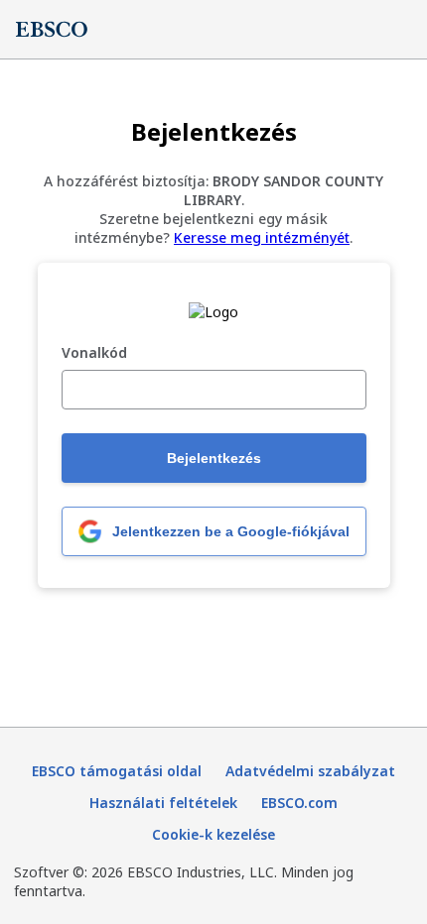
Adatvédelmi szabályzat (310, 770)
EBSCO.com (299, 802)
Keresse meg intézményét (262, 237)
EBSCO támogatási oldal (117, 770)
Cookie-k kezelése (213, 834)
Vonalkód (94, 353)
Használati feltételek (163, 802)
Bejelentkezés (214, 458)
